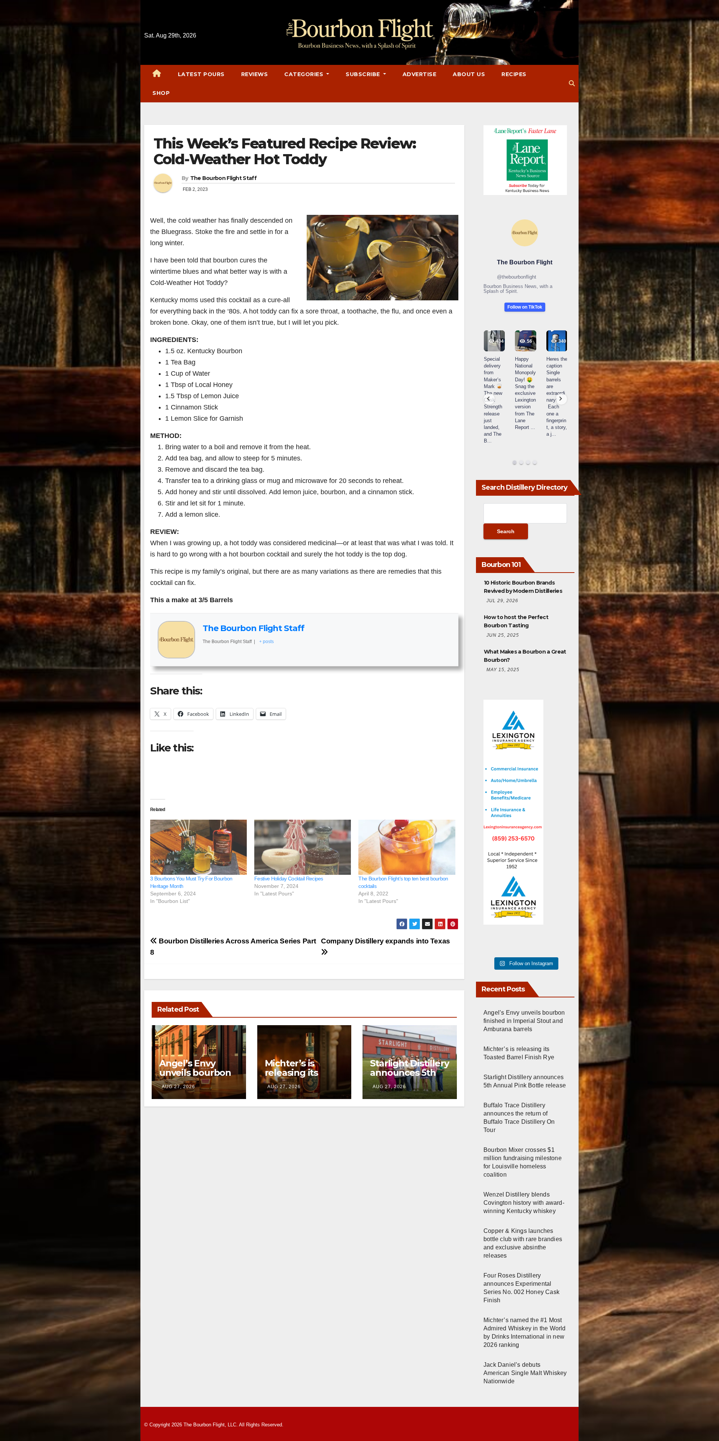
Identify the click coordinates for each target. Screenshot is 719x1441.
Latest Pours (201, 74)
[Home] (157, 74)
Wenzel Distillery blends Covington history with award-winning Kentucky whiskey (523, 1202)
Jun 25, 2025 (502, 635)
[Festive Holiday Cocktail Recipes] (302, 847)
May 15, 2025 (502, 669)
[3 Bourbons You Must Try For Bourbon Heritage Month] (198, 847)
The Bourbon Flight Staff (223, 178)
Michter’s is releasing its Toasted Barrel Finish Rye (297, 1077)
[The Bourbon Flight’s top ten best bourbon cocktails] (406, 847)
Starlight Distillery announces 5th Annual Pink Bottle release (409, 1077)
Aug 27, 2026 (178, 1086)
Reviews (254, 74)
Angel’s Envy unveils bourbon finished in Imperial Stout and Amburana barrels (524, 1020)
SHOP (161, 93)
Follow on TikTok (524, 307)
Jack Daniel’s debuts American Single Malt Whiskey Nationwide (525, 1373)
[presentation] (489, 399)
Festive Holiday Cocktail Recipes (288, 879)
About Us (469, 74)
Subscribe (364, 74)
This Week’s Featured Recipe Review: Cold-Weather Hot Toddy (285, 151)
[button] (572, 83)
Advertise (420, 74)
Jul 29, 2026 (502, 600)
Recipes (514, 74)
